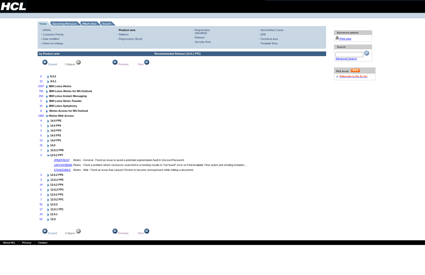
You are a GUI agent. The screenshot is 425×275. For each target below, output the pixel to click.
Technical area (269, 38)
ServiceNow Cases (272, 30)
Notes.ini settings (53, 43)
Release (200, 37)
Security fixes (203, 41)
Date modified (51, 38)
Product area (127, 30)
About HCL (9, 242)
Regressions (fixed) (130, 38)
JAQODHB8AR (63, 164)
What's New (89, 23)
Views (43, 23)
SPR (263, 34)
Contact (42, 242)
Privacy (26, 242)
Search (106, 23)
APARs (47, 30)
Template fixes (269, 43)
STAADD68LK (62, 169)
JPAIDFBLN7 (62, 160)
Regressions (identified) (202, 31)
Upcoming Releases (65, 23)
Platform (124, 34)
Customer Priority (53, 34)
